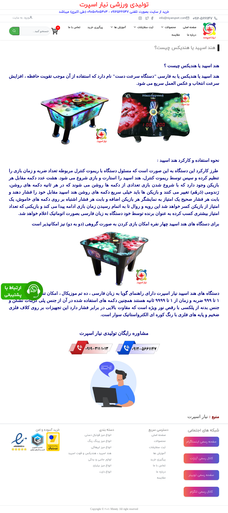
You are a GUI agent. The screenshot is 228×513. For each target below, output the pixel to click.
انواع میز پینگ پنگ (99, 441)
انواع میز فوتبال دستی (98, 435)
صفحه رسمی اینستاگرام (201, 442)
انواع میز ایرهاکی (101, 447)
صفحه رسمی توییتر (201, 475)
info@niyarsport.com (172, 18)
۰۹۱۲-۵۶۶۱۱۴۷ (202, 18)
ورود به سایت (20, 18)
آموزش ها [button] (119, 27)
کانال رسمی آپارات (201, 458)
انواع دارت (105, 472)
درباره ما (191, 35)
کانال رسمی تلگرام (201, 492)
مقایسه (176, 35)
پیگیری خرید (95, 27)
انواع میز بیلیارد (102, 466)
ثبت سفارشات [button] (144, 27)
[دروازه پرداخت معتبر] (53, 434)
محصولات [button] (170, 27)
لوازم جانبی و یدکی (99, 460)
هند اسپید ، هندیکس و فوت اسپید (89, 453)
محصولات (160, 441)
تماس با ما (74, 27)
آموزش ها (159, 453)
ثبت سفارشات (157, 447)
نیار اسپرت (197, 416)
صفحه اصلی (189, 27)
